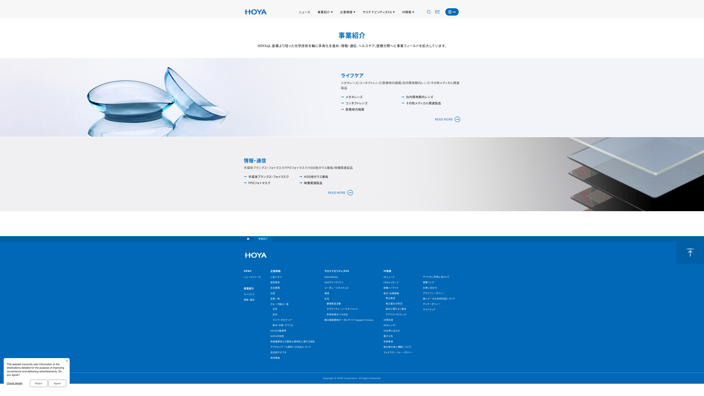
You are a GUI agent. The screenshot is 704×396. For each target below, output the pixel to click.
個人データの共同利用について (439, 298)
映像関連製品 (313, 183)
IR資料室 (388, 319)
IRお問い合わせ (392, 330)
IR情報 (406, 12)
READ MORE (444, 119)
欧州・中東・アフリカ (283, 325)
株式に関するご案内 (396, 308)
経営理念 (275, 282)
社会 (326, 298)
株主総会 (390, 298)
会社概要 (275, 287)
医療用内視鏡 (355, 109)
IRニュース (389, 276)
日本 (275, 308)
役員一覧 (275, 298)
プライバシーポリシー (434, 293)
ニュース (304, 12)
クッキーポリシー (432, 303)
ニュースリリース (252, 276)
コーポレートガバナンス (336, 287)
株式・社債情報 (391, 293)
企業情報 (346, 12)
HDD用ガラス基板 (316, 176)
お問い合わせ (430, 287)
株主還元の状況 (394, 303)
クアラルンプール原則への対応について (290, 346)
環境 (326, 293)
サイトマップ (429, 309)
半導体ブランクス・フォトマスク (268, 176)
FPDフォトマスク (259, 183)
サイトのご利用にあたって (436, 276)
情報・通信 (249, 299)
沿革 (272, 293)
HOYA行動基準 (278, 330)
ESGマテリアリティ (334, 282)
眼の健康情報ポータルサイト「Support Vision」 (349, 319)
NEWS (248, 271)
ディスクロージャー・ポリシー (398, 352)
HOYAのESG (331, 276)
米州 (275, 314)
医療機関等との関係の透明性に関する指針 (292, 341)
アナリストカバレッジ (396, 314)
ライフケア (249, 294)
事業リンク (428, 282)
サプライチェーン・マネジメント (342, 308)
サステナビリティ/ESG (377, 12)
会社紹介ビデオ (278, 352)
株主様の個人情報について (398, 346)
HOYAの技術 (277, 336)
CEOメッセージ (391, 282)
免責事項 (388, 341)
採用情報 (275, 357)
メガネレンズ (354, 97)
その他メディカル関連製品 (423, 103)
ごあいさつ (276, 276)
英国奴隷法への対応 (337, 314)
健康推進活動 (334, 303)
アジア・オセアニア (282, 319)
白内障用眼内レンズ (419, 97)
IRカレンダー (390, 325)
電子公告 (388, 336)
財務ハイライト (391, 287)
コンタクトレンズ (357, 103)
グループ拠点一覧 (279, 304)
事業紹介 (324, 12)
